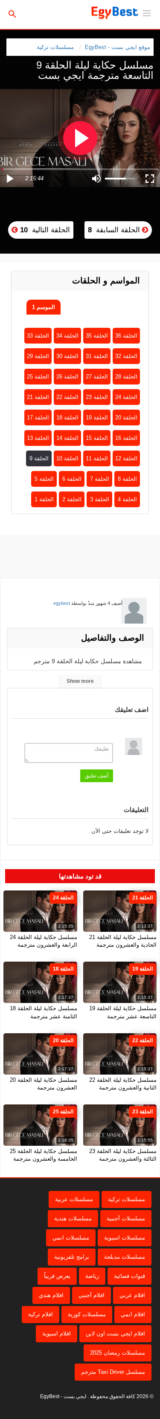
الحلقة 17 (38, 417)
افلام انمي (133, 1314)
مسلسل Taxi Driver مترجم (113, 1372)
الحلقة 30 (67, 356)
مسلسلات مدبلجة (124, 1257)
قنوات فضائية (129, 1276)
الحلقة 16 (126, 438)
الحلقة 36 (126, 335)
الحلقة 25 (38, 376)
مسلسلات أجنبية (126, 1218)
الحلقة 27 (97, 376)
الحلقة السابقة (115, 230)
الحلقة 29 (38, 356)
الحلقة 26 (67, 376)
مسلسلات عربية (74, 1199)
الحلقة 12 (126, 458)
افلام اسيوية (56, 1333)
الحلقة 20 (126, 417)
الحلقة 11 (97, 458)
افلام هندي (51, 1295)
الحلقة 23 (97, 397)
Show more (80, 681)
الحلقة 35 (97, 335)
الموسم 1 (43, 307)
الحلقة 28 (126, 376)
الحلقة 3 (99, 499)
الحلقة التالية (44, 230)
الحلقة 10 (67, 458)
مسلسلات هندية (73, 1218)
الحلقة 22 (67, 397)
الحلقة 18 (67, 417)
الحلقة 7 (99, 479)
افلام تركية (40, 1314)
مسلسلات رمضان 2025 (117, 1353)
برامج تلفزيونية (71, 1257)
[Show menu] (147, 12)
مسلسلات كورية (87, 1314)
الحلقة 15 (97, 438)
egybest (61, 603)
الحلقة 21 (38, 397)
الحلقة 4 (127, 499)
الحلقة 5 (44, 479)
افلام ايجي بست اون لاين (115, 1333)
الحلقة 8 (127, 479)
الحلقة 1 (44, 499)
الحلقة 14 (67, 438)
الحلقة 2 (71, 499)
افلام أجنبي (92, 1295)
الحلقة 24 (126, 397)
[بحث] (12, 13)
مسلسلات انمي (70, 1237)
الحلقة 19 (97, 417)
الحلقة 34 (67, 335)
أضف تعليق (96, 776)
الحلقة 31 (97, 356)
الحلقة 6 (71, 479)
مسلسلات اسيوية (124, 1237)
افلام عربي (132, 1295)
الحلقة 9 (39, 458)
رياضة (92, 1276)
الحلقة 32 (126, 356)
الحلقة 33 (38, 335)
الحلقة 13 (38, 438)
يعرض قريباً (57, 1276)
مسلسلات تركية (55, 47)
